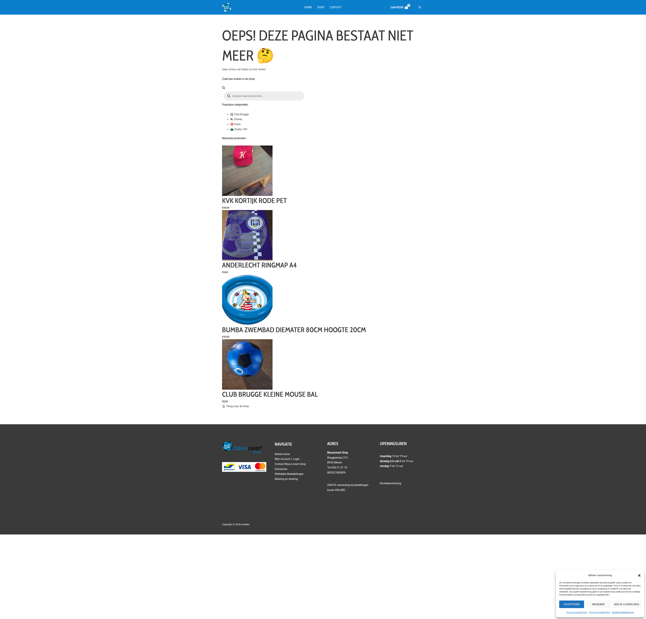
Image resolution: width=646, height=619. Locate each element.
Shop (320, 7)
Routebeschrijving (390, 483)
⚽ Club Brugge (239, 114)
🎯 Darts (235, 124)
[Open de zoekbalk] (223, 88)
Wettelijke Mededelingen (623, 612)
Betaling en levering (286, 479)
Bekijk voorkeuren (626, 604)
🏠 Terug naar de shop (235, 406)
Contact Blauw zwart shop (290, 464)
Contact (336, 7)
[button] (639, 575)
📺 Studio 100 (238, 129)
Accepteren (572, 604)
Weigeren (598, 604)
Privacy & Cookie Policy (576, 612)
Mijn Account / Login (287, 459)
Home (308, 7)
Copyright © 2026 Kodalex (236, 524)
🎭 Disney (236, 119)
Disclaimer (281, 469)
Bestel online (282, 454)
